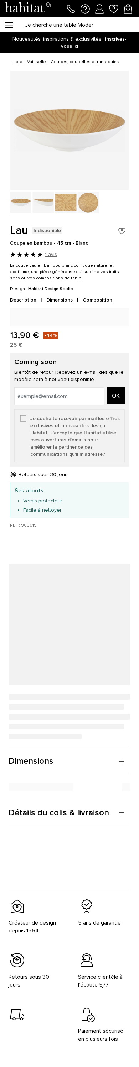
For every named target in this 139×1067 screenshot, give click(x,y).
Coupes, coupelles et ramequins (85, 61)
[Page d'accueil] (27, 8)
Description (23, 300)
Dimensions (59, 300)
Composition (97, 300)
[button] (69, 761)
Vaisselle (36, 61)
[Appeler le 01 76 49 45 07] (71, 8)
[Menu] (8, 25)
